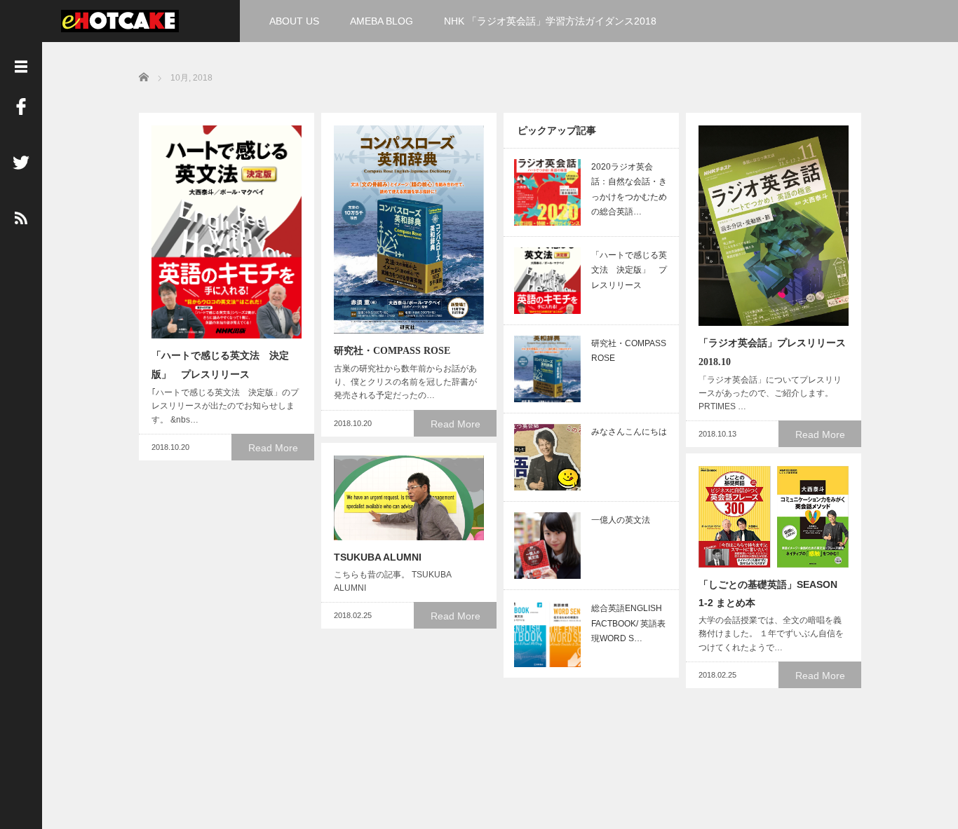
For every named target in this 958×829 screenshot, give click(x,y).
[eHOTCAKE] (120, 19)
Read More (273, 447)
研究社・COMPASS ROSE (392, 350)
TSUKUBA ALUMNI (377, 557)
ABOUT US (294, 21)
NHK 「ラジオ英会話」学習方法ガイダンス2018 (550, 21)
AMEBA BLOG (381, 21)
